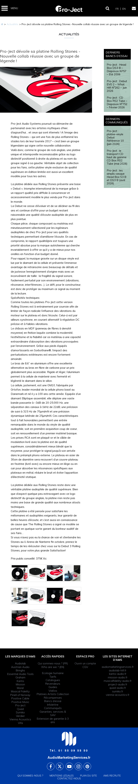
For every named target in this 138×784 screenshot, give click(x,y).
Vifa (20, 723)
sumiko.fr (117, 691)
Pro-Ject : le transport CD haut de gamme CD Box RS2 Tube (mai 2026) (117, 157)
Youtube (69, 766)
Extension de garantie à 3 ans (53, 720)
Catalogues (53, 680)
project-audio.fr (117, 684)
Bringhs (20, 670)
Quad (20, 709)
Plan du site (88, 775)
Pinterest (87, 766)
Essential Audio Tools (20, 674)
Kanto (20, 681)
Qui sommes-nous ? (30, 775)
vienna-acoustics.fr (117, 694)
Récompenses (53, 697)
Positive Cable (20, 698)
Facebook (50, 766)
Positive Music (20, 702)
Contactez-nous (69, 778)
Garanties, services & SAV (53, 713)
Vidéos (53, 690)
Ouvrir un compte (85, 663)
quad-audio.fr (117, 687)
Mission (20, 684)
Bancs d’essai (52, 701)
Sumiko (20, 712)
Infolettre (52, 704)
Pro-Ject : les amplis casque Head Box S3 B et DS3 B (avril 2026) (116, 177)
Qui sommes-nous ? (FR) (53, 663)
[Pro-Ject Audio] (2, 24)
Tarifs (52, 676)
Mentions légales (62, 775)
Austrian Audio (20, 667)
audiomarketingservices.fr (118, 667)
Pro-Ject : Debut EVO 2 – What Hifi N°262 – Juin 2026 (117, 86)
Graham (20, 677)
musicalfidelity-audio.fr (118, 681)
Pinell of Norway (20, 695)
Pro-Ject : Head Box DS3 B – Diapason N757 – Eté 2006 (116, 69)
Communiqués (53, 708)
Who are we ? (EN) (52, 667)
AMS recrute (112, 775)
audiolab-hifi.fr (117, 670)
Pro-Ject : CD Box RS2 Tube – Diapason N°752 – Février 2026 (117, 102)
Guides (53, 687)
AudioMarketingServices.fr (69, 757)
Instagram (78, 766)
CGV (85, 667)
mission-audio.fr (117, 677)
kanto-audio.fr (117, 674)
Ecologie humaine (53, 673)
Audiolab (20, 663)
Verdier (20, 716)
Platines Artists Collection (53, 694)
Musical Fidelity (20, 691)
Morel (20, 688)
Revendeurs (52, 683)
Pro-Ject (20, 705)
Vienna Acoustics (20, 719)
